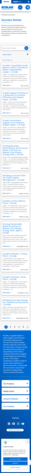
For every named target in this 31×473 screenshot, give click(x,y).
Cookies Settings (15, 467)
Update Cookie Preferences (15, 430)
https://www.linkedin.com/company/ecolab (9, 423)
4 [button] (19, 327)
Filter (7, 54)
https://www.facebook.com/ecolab (13, 423)
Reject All (15, 463)
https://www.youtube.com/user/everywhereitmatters (23, 423)
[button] (20, 7)
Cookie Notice (15, 454)
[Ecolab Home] (7, 8)
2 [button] (10, 327)
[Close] (27, 441)
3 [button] (14, 327)
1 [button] (6, 327)
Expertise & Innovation (8, 14)
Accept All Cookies (15, 459)
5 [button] (23, 327)
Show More (6, 85)
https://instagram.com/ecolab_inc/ (18, 423)
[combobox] (12, 48)
